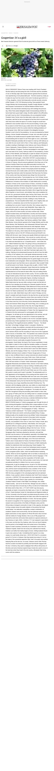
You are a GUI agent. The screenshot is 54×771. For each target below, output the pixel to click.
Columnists (16, 32)
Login (49, 26)
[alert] (12, 755)
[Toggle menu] (3, 27)
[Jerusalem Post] (27, 27)
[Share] (2, 45)
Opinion (10, 32)
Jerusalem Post (4, 32)
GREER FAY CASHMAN (11, 83)
